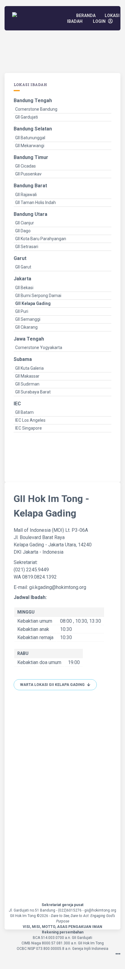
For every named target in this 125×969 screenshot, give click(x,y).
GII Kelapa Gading (33, 303)
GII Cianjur (24, 222)
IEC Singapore (28, 428)
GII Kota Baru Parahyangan (40, 238)
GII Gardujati (26, 117)
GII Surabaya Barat (33, 391)
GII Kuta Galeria (29, 368)
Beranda (86, 15)
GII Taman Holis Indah (35, 202)
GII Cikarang (26, 327)
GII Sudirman (27, 384)
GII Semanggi (27, 319)
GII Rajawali (26, 194)
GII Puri (21, 311)
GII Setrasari (26, 246)
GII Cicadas (25, 166)
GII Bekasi (24, 287)
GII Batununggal (30, 137)
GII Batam (24, 412)
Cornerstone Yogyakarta (38, 347)
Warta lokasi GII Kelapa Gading (53, 685)
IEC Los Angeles (30, 420)
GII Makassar (27, 376)
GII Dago (23, 230)
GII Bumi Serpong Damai (38, 295)
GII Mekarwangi (29, 145)
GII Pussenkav (28, 173)
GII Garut (23, 267)
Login (99, 21)
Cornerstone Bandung (36, 109)
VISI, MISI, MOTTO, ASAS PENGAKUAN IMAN (62, 927)
